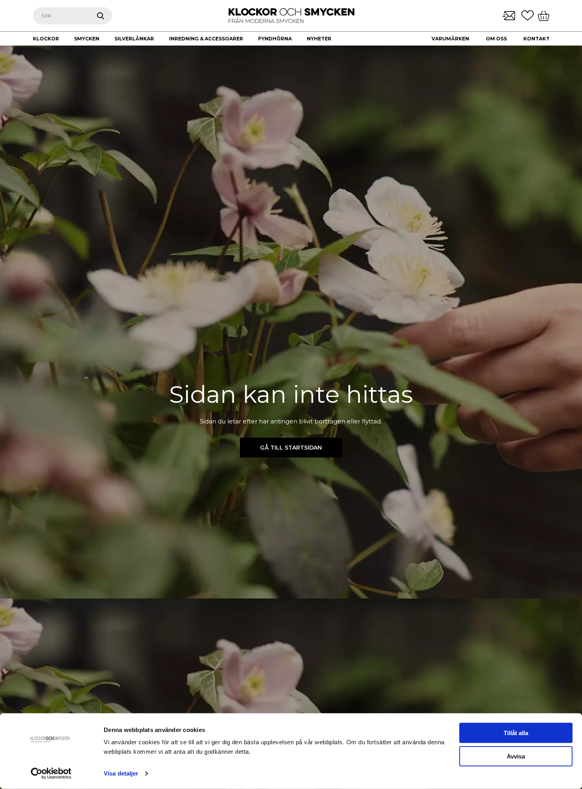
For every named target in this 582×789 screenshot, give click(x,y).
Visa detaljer (121, 773)
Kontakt (536, 39)
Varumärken (450, 39)
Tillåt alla (516, 733)
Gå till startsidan (291, 447)
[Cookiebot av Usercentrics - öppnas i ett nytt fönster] (51, 773)
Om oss (496, 39)
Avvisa (516, 756)
